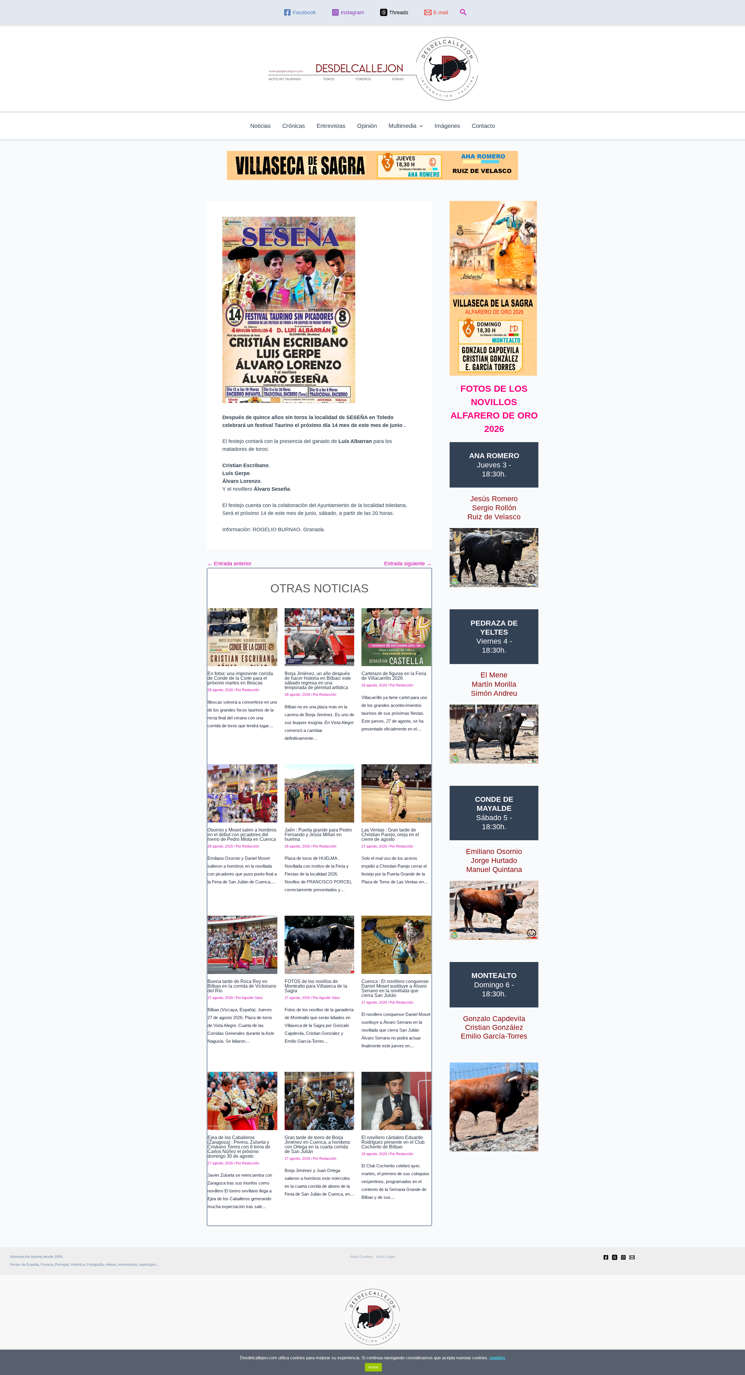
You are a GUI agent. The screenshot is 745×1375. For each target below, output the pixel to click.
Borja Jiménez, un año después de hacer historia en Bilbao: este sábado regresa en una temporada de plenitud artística (318, 680)
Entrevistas (331, 126)
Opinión (367, 126)
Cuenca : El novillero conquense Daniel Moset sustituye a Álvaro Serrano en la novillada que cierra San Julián (395, 988)
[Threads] (614, 1257)
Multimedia (402, 126)
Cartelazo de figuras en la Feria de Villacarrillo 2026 (393, 676)
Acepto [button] (373, 1367)
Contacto (483, 126)
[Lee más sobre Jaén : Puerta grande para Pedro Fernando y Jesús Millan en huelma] (319, 793)
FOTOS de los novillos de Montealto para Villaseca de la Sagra (316, 986)
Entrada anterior (229, 563)
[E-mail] (632, 1257)
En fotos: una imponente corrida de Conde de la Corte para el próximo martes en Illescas (240, 678)
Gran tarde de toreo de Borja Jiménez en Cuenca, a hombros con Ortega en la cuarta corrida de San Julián (317, 1144)
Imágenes (447, 126)
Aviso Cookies (361, 1257)
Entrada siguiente (408, 563)
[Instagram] (623, 1257)
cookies (497, 1357)
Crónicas (293, 126)
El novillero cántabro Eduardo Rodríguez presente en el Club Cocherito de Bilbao (393, 1142)
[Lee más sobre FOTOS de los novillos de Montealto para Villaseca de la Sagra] (319, 944)
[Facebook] (606, 1257)
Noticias (260, 126)
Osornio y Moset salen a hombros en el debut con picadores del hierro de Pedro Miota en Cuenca (241, 834)
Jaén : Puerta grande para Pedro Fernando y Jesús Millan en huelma (318, 834)
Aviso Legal (385, 1257)
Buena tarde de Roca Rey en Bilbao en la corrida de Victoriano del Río (241, 986)
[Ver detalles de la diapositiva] (494, 557)
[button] (463, 12)
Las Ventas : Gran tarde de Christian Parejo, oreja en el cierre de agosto (390, 834)
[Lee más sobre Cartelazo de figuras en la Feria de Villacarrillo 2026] (396, 637)
